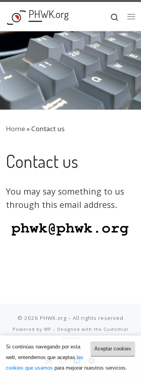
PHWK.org (53, 317)
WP (47, 329)
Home (15, 128)
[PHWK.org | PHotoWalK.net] (16, 15)
